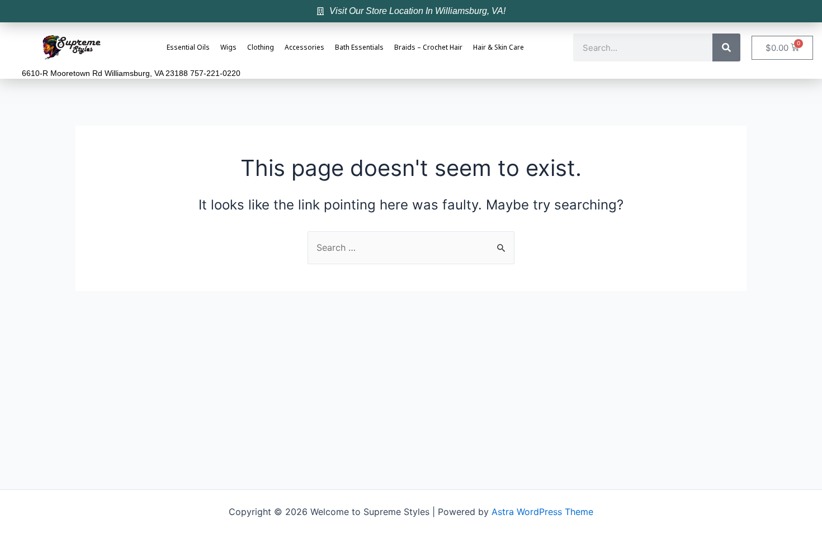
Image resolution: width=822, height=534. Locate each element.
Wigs (228, 48)
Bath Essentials (359, 48)
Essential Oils (188, 48)
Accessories (304, 48)
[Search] (726, 47)
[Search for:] (411, 247)
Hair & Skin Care (498, 48)
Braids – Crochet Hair (428, 48)
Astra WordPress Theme (542, 511)
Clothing (260, 48)
